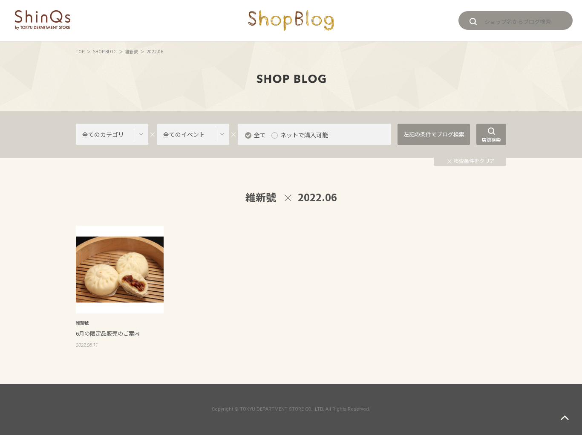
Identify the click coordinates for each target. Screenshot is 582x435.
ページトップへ (565, 418)
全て (260, 134)
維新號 (131, 51)
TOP (80, 51)
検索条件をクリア (474, 160)
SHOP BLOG (105, 51)
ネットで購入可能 (304, 134)
